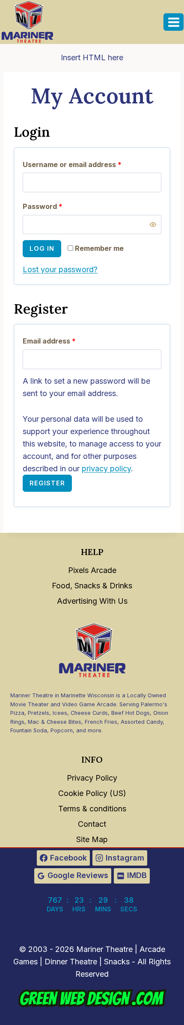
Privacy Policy (92, 777)
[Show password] (153, 224)
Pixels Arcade (92, 570)
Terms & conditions (92, 808)
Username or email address (87, 164)
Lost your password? (60, 269)
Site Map (92, 839)
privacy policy (106, 468)
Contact (92, 823)
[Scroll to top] (167, 999)
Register (47, 483)
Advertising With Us (92, 600)
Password (58, 206)
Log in (42, 248)
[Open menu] (173, 22)
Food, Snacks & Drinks (92, 585)
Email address (64, 340)
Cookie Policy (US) (92, 793)
